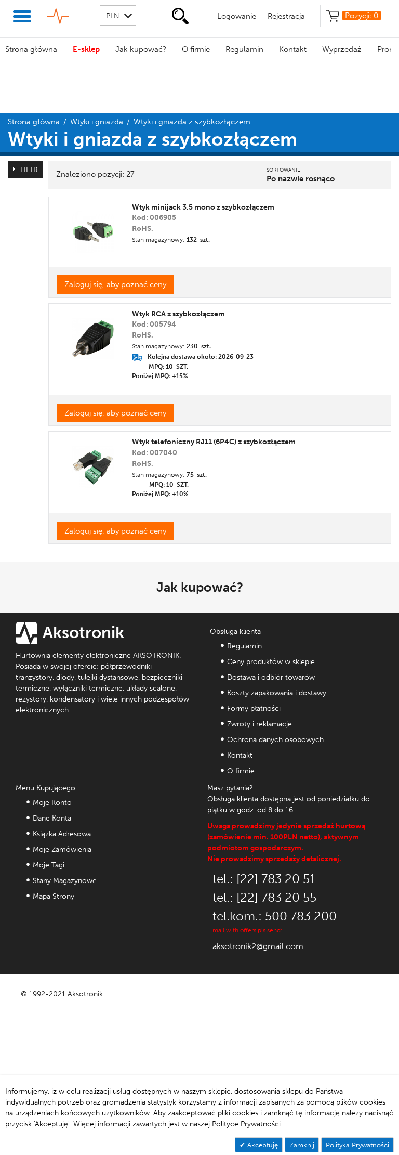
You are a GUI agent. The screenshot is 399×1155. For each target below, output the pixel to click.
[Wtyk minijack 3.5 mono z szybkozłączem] (93, 228)
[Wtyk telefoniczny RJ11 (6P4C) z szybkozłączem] (93, 463)
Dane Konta (52, 818)
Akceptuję (261, 1145)
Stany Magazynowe (65, 880)
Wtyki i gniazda (96, 121)
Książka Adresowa (62, 833)
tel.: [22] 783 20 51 (263, 878)
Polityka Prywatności (357, 1145)
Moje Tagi (48, 865)
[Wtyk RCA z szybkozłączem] (93, 334)
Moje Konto (52, 802)
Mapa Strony (53, 896)
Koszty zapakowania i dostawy (276, 693)
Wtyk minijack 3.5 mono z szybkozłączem (203, 207)
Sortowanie (283, 170)
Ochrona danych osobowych (275, 739)
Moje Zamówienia (62, 849)
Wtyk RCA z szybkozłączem (178, 313)
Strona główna (31, 49)
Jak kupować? (140, 49)
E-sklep (86, 49)
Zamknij (301, 1145)
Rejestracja (286, 16)
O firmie (196, 49)
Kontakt (293, 49)
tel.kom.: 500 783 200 (274, 916)
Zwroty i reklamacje (259, 724)
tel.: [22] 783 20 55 (264, 897)
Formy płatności (254, 708)
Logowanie (236, 16)
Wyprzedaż (342, 49)
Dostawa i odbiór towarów (271, 677)
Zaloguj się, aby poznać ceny (115, 284)
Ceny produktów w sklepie (271, 661)
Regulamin (244, 49)
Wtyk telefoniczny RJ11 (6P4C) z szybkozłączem (214, 441)
